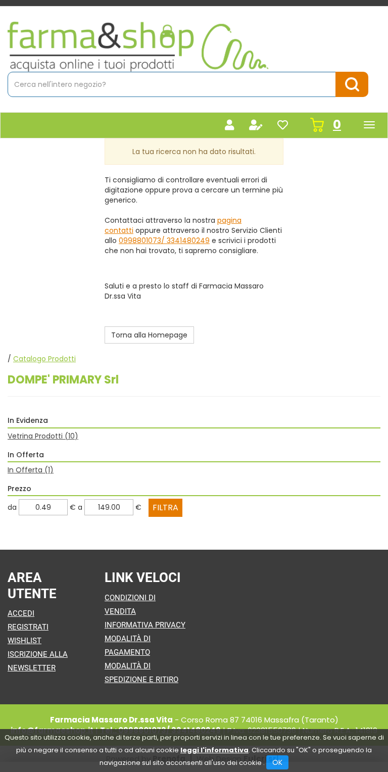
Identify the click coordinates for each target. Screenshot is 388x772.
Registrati (28, 627)
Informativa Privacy (145, 625)
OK (277, 762)
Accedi (21, 613)
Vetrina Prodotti (43, 436)
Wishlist (24, 640)
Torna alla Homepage (149, 335)
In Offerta (31, 470)
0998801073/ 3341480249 (164, 240)
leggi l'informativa (214, 750)
